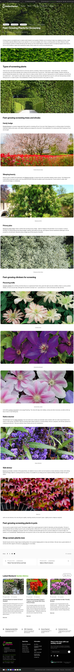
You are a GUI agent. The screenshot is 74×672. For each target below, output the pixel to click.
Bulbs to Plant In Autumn (46, 563)
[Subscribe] (69, 652)
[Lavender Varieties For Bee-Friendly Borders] (60, 587)
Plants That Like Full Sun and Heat (17, 563)
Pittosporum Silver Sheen (9, 228)
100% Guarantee (37, 652)
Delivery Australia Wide (38, 650)
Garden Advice (8, 32)
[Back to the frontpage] (3, 32)
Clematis (15, 530)
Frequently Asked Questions (38, 647)
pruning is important (13, 410)
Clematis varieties (7, 285)
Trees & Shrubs (23, 24)
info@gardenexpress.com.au (9, 649)
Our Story (36, 644)
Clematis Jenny (38, 327)
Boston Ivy (5, 471)
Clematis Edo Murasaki (38, 367)
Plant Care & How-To (9, 580)
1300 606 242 (7, 648)
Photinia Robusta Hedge (38, 169)
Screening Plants (14, 24)
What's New (24, 646)
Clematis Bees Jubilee (38, 406)
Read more (5, 617)
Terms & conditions (68, 669)
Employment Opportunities (37, 655)
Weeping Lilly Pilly (29, 177)
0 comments (69, 553)
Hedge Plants (6, 24)
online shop (25, 543)
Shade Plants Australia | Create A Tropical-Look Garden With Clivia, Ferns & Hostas (35, 601)
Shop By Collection (26, 644)
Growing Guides (25, 651)
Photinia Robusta (7, 126)
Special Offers (25, 648)
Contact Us (36, 657)
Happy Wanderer (19, 419)
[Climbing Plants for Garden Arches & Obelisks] (13, 587)
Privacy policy (62, 669)
